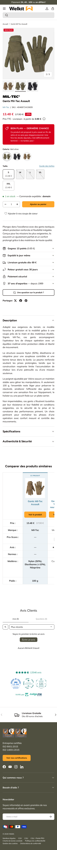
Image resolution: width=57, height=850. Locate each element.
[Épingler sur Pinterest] (26, 300)
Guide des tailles (46, 166)
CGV (20, 838)
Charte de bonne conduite (12, 841)
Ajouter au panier (38, 204)
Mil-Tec (6, 107)
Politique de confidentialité (35, 841)
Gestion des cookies (10, 843)
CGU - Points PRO (37, 838)
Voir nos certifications (16, 758)
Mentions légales (9, 838)
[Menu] (4, 9)
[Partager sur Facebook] (20, 300)
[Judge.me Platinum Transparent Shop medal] (28, 683)
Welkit (11, 834)
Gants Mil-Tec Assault (19, 24)
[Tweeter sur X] (15, 300)
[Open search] (5, 626)
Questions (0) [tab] (41, 619)
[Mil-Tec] (11, 96)
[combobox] (28, 15)
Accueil (5, 24)
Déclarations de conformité (30, 843)
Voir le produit (35, 514)
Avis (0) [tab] (15, 619)
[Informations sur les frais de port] (44, 119)
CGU (26, 838)
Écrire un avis (28, 639)
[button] (53, 9)
